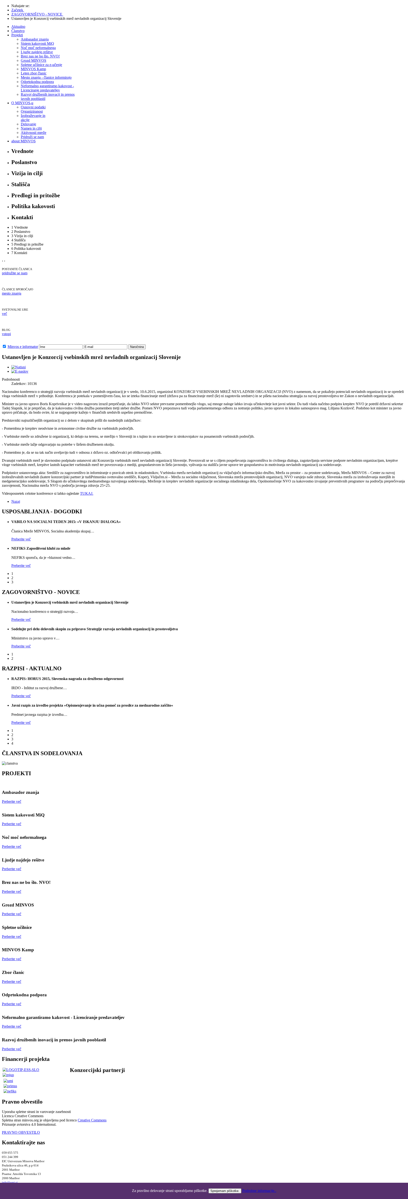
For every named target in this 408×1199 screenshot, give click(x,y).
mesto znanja (11, 293)
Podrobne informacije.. (259, 1191)
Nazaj (15, 501)
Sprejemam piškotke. (224, 1191)
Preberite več (11, 801)
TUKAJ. (86, 493)
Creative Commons (92, 1120)
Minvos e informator (23, 347)
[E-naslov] (19, 371)
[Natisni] (18, 367)
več (4, 314)
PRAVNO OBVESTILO (21, 1132)
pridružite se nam (14, 273)
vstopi (6, 334)
